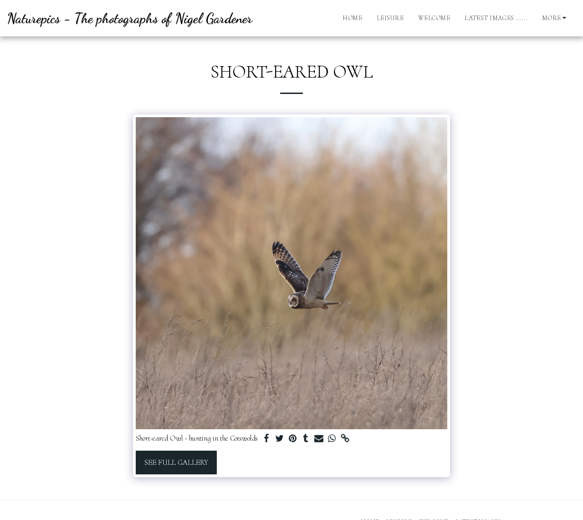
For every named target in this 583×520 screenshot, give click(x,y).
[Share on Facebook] (266, 439)
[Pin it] (292, 439)
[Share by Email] (319, 439)
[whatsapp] (332, 439)
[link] (345, 439)
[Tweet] (279, 439)
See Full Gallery (176, 462)
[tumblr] (306, 439)
